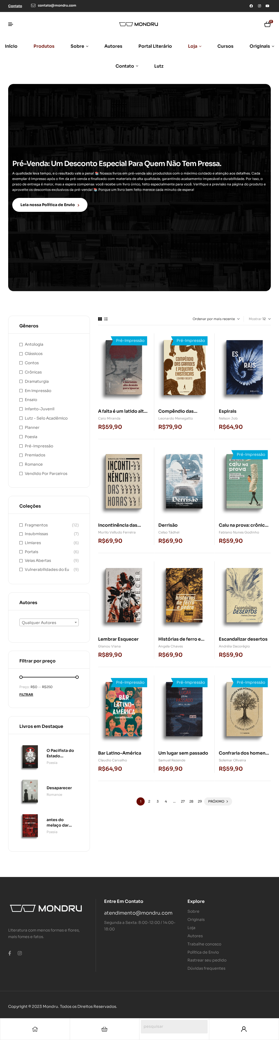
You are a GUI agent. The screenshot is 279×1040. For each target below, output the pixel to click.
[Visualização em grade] (100, 319)
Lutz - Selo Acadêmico (46, 418)
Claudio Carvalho (112, 760)
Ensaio (31, 399)
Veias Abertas (38, 560)
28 (191, 801)
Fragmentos (36, 525)
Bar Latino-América (119, 753)
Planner (32, 427)
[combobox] (49, 622)
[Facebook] (251, 6)
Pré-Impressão (39, 446)
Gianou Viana (109, 646)
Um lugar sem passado (183, 753)
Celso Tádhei (169, 532)
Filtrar (26, 694)
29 (200, 801)
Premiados (35, 455)
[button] (15, 6)
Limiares (33, 542)
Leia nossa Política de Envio (47, 204)
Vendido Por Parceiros (46, 473)
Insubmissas (36, 533)
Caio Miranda (109, 418)
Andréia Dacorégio (234, 646)
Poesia (31, 436)
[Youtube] (267, 6)
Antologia (34, 344)
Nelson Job (228, 418)
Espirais (227, 411)
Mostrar (255, 319)
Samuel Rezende (171, 760)
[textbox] (49, 622)
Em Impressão (38, 390)
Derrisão (168, 525)
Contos (32, 362)
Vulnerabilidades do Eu (47, 569)
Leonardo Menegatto (175, 418)
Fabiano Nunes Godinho (239, 532)
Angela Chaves (170, 646)
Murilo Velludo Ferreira (117, 532)
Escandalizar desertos (243, 639)
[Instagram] (259, 6)
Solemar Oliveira (232, 760)
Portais (31, 551)
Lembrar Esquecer (118, 639)
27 (183, 801)
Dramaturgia (37, 381)
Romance (34, 464)
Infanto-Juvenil (39, 408)
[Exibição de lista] (106, 319)
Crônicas (33, 372)
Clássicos (34, 353)
